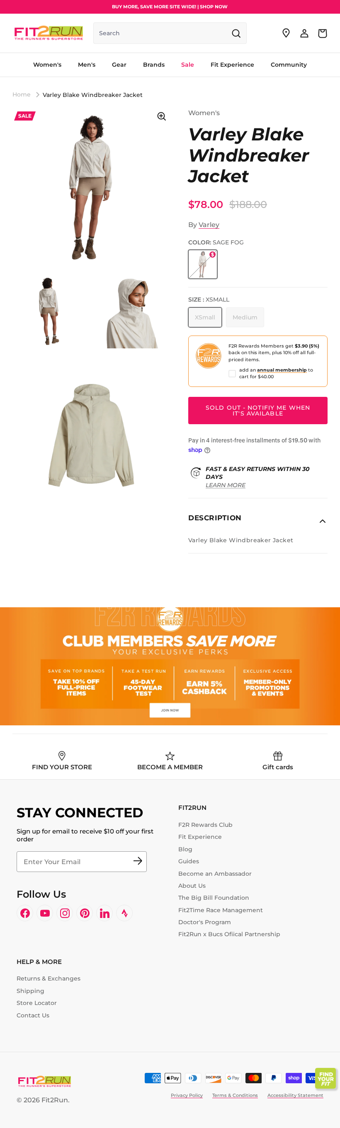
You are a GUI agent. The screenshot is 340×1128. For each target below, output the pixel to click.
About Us (192, 885)
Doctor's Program (204, 922)
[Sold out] (202, 264)
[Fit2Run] (48, 33)
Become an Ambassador (215, 873)
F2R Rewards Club (205, 824)
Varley (209, 225)
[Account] (304, 33)
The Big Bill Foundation (213, 897)
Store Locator (37, 1003)
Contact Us (33, 1015)
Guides (188, 861)
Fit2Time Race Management (220, 910)
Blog (185, 849)
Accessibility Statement (295, 1095)
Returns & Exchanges (48, 978)
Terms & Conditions (235, 1095)
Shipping (30, 991)
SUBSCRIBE (138, 861)
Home (21, 94)
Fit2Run (54, 1100)
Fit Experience (200, 837)
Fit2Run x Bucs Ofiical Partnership (229, 934)
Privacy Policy (187, 1095)
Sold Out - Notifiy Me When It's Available (258, 410)
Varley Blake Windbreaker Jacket (93, 94)
